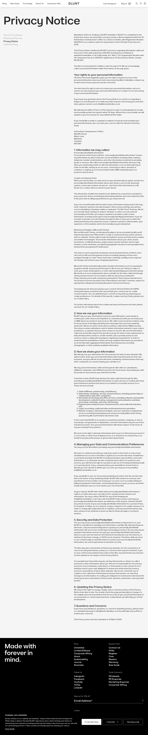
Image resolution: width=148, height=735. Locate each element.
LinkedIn (78, 687)
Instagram (79, 676)
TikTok (77, 684)
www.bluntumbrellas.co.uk (85, 55)
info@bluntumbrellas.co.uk (108, 104)
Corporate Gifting (83, 653)
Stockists (78, 665)
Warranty (113, 662)
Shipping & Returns (12, 38)
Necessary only (133, 722)
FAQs (111, 650)
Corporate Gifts (54, 3)
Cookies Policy (10, 44)
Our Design (27, 3)
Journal (78, 662)
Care (111, 656)
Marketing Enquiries (119, 682)
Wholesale (114, 676)
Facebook (79, 679)
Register (113, 653)
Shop (4, 3)
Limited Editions (82, 650)
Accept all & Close (91, 722)
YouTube (78, 682)
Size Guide (14, 3)
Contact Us (114, 647)
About (77, 656)
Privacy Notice (10, 41)
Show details (10, 729)
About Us (40, 3)
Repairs (113, 659)
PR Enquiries (115, 679)
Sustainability (81, 659)
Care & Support (109, 4)
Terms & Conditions (12, 35)
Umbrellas (79, 647)
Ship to (124, 4)
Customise (111, 722)
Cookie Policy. (94, 307)
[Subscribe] (142, 700)
